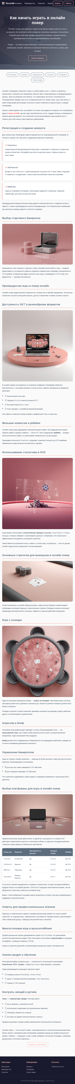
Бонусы (50, 3)
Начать (69, 3)
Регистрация (17, 3)
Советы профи (37, 80)
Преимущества (30, 3)
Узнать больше (37, 58)
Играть (58, 3)
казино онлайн (13, 113)
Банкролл (24, 75)
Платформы (63, 75)
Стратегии (41, 3)
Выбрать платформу (37, 1044)
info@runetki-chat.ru (57, 1066)
